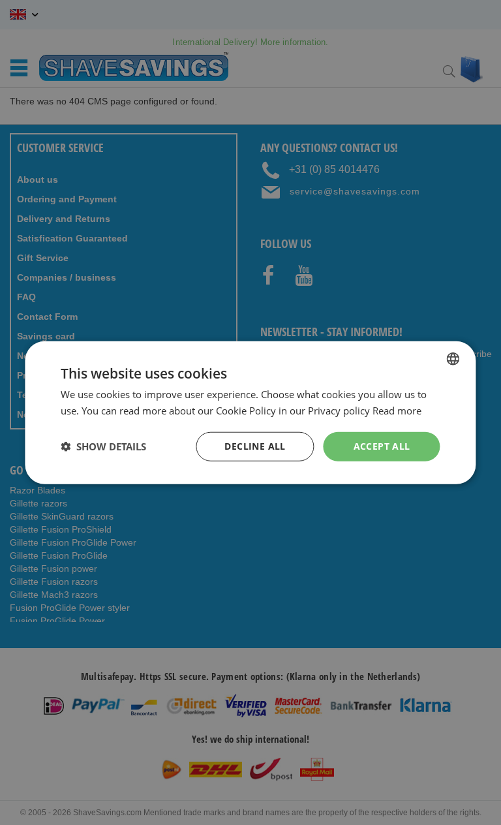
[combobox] (453, 359)
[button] (103, 446)
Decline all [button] (254, 446)
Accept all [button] (382, 446)
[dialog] (250, 412)
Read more (396, 410)
